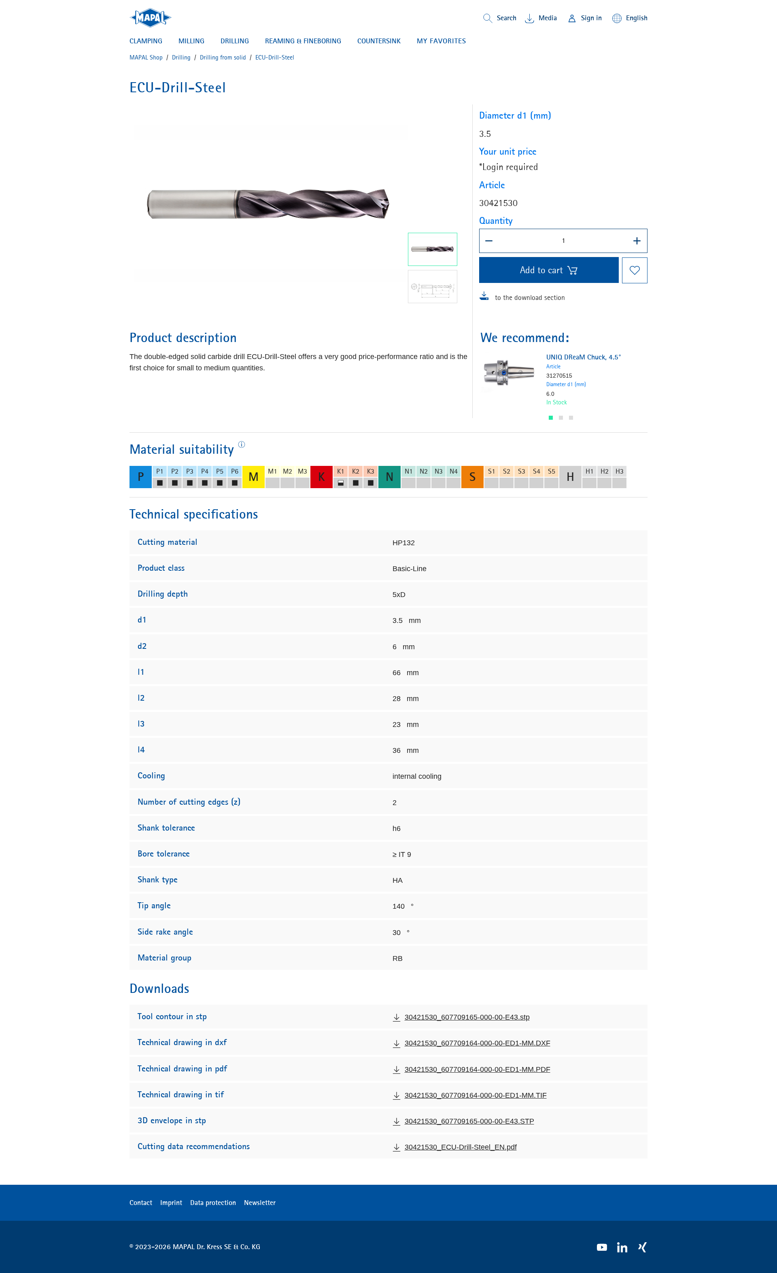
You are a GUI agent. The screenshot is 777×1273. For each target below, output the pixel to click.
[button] (551, 418)
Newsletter (260, 1202)
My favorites (441, 40)
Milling (191, 40)
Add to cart (541, 270)
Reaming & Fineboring (303, 40)
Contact (141, 1202)
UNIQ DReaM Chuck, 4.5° (583, 357)
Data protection (213, 1202)
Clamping (146, 40)
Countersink (379, 40)
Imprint (171, 1202)
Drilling (235, 40)
